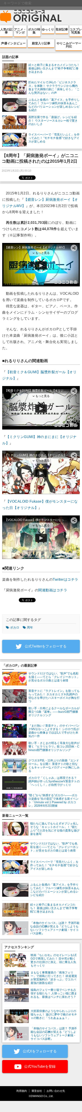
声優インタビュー (13, 43)
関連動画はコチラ (52, 590)
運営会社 (36, 1090)
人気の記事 (6, 31)
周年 (30, 627)
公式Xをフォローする (39, 1051)
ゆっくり (48, 29)
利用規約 (21, 1090)
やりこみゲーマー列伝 (69, 45)
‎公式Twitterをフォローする (45, 646)
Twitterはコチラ (65, 579)
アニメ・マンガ (20, 31)
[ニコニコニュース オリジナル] (31, 16)
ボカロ (14, 627)
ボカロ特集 (34, 31)
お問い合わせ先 (56, 1090)
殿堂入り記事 (41, 43)
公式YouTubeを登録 (39, 1066)
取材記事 (62, 29)
